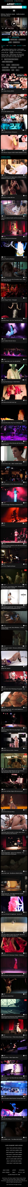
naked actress (13, 67)
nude (13, 70)
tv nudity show (5, 67)
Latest (14, 1170)
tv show (11, 52)
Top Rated (21, 1170)
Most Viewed (5, 1172)
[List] (14, 10)
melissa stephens (6, 70)
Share (10, 42)
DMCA (13, 1172)
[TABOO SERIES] (14, 33)
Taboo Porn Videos (19, 0)
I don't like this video (10, 37)
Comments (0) (16, 42)
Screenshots (22, 39)
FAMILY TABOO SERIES (7, 61)
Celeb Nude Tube (9, 0)
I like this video (8, 37)
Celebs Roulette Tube (14, 1174)
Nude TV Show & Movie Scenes (11, 59)
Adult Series (11, 1184)
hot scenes (20, 67)
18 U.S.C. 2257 (21, 1172)
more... (17, 70)
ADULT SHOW (6, 1170)
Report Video (13, 39)
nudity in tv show (15, 64)
